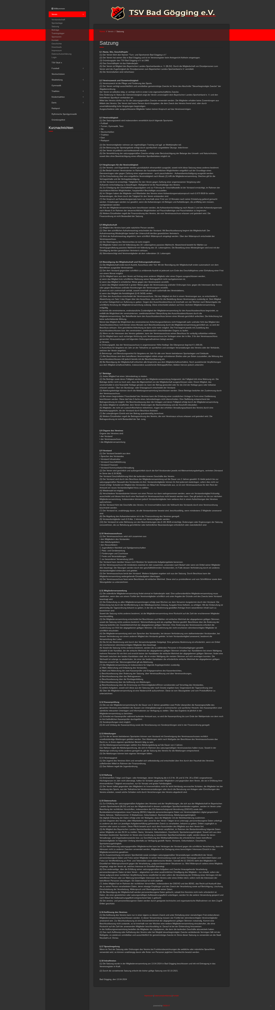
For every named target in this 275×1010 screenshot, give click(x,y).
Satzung (55, 26)
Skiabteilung (57, 80)
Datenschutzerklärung (61, 54)
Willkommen (59, 8)
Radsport (56, 108)
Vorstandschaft (58, 19)
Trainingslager (58, 33)
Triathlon (55, 91)
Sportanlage (57, 23)
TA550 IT (166, 1006)
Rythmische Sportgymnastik (64, 114)
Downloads (57, 47)
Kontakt (55, 40)
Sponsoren (56, 37)
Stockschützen (58, 74)
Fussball (55, 68)
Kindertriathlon (58, 97)
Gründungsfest (58, 120)
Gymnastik (56, 85)
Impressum (57, 50)
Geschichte (57, 43)
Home (102, 31)
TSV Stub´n (57, 62)
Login (54, 57)
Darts (54, 102)
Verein (54, 14)
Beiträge (55, 30)
